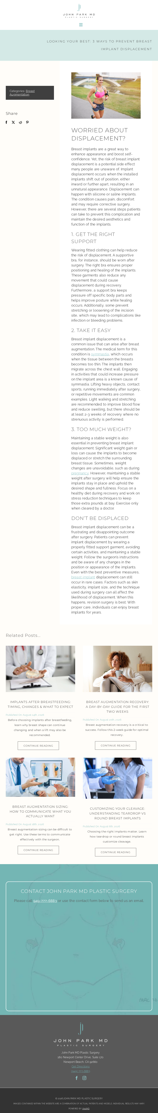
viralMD (86, 1109)
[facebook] (77, 1078)
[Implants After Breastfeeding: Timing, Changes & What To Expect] (40, 669)
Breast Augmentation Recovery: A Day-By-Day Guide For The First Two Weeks (117, 706)
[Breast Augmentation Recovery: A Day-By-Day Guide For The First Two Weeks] (117, 669)
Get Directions (81, 1066)
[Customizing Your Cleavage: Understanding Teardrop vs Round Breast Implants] (117, 778)
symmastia (100, 354)
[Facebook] (6, 122)
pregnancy (80, 473)
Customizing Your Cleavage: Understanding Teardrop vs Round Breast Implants (117, 813)
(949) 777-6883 (80, 1071)
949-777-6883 (45, 901)
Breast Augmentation (22, 92)
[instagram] (84, 1078)
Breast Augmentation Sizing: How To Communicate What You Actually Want (40, 811)
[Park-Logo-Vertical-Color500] (79, 5)
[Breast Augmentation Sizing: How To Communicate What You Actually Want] (40, 777)
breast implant (83, 577)
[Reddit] (20, 122)
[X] (13, 122)
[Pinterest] (27, 122)
